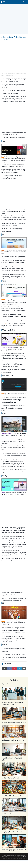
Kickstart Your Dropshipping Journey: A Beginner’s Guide (14, 850)
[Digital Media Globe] (7, 2)
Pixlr (2, 393)
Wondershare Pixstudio (7, 347)
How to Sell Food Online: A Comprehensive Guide (12, 796)
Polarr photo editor (6, 433)
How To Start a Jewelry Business (8, 814)
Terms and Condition (12, 858)
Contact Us (24, 858)
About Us (25, 856)
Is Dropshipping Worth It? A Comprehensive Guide (13, 832)
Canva (3, 299)
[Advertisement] (14, 18)
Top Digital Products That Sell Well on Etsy (11, 778)
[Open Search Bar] (23, 2)
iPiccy (3, 621)
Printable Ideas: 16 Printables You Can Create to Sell (13, 740)
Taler (2, 157)
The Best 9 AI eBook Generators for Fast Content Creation (14, 722)
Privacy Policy (4, 858)
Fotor (2, 250)
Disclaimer (19, 858)
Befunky (3, 492)
